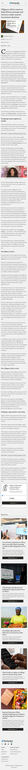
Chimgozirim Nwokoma (8, 36)
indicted (16, 51)
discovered (15, 104)
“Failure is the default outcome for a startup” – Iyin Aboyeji (17, 133)
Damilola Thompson (17, 143)
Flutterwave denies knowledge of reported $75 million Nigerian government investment (17, 455)
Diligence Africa (12, 113)
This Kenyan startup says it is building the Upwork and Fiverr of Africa (13, 589)
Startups (7, 42)
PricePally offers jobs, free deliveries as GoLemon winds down (12, 633)
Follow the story (11, 558)
